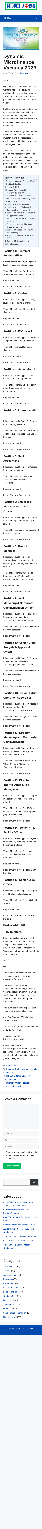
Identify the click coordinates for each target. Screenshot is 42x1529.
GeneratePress (21, 1331)
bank (8, 1069)
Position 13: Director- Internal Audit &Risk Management (21, 231)
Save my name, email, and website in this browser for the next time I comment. (21, 1155)
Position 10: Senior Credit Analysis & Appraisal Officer (21, 214)
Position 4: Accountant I (16, 190)
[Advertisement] (21, 1431)
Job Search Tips (10, 1304)
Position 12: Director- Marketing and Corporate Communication (21, 225)
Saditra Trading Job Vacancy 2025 (19, 1225)
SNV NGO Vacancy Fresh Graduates (19, 1236)
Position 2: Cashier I (14, 184)
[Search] (34, 1182)
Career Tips (8, 1283)
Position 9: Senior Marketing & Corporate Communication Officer (20, 208)
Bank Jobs (11, 1066)
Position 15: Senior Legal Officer (20, 241)
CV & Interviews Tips (12, 1288)
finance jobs (27, 1069)
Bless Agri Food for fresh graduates (19, 1241)
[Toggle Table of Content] (33, 178)
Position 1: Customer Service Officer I (21, 181)
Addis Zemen (9, 1266)
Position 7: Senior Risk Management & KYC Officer (20, 200)
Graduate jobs (9, 1296)
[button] (37, 18)
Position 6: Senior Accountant (18, 196)
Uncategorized (10, 1317)
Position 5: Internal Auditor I (17, 193)
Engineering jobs (10, 1292)
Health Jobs (8, 1300)
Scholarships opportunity (14, 1313)
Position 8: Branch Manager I (18, 204)
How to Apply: (13, 244)
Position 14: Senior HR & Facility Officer (20, 236)
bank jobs (16, 1069)
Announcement (10, 1275)
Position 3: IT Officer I (15, 187)
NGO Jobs (8, 1309)
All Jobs (7, 1271)
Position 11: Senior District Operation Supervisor (21, 219)
